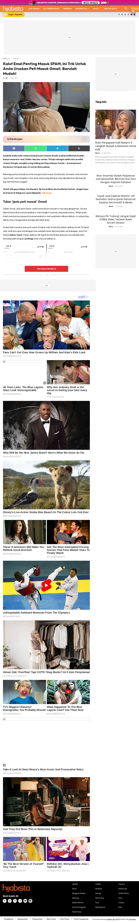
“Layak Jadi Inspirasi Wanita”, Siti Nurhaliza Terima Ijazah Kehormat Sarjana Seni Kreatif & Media (116, 199)
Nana (97, 153)
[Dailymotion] (134, 14)
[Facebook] (119, 14)
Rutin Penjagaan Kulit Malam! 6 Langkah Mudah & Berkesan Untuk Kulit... (115, 146)
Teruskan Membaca (46, 269)
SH (6, 78)
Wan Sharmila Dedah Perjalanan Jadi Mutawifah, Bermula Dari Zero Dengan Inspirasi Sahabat (116, 179)
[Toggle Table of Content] (83, 139)
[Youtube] (131, 14)
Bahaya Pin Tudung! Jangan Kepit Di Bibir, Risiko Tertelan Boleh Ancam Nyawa (116, 219)
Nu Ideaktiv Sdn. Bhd (112, 919)
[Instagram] (122, 14)
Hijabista (6, 58)
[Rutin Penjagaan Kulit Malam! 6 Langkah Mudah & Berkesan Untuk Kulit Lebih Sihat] (115, 124)
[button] (126, 8)
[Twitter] (125, 14)
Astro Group (132, 919)
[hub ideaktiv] (132, 7)
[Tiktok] (128, 14)
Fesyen (16, 58)
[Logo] (13, 8)
